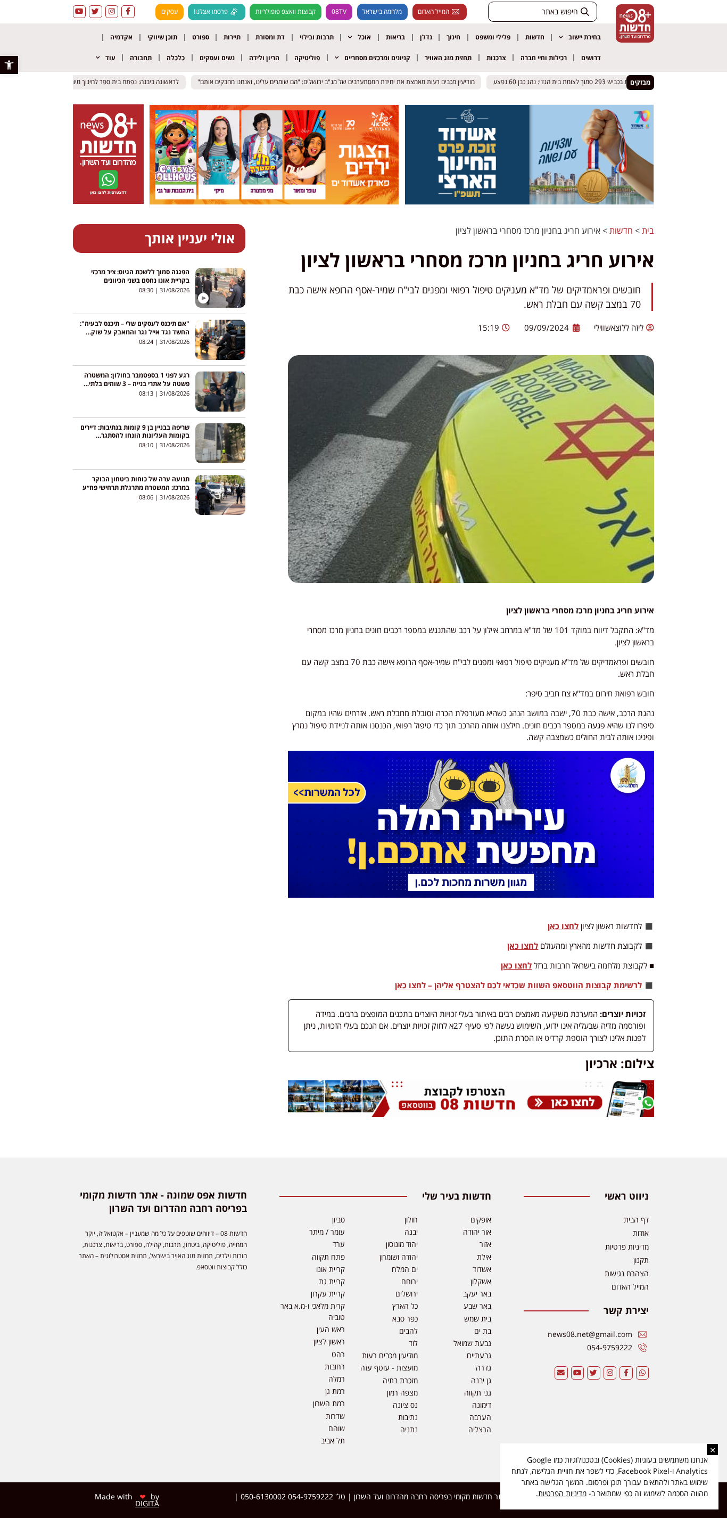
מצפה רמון (402, 1393)
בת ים (482, 1331)
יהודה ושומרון (398, 1257)
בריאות (395, 37)
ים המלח (405, 1269)
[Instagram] (112, 12)
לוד (413, 1343)
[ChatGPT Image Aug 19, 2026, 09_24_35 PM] (471, 1114)
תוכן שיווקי (162, 37)
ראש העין (331, 1329)
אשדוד (482, 1269)
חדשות (534, 37)
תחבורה (141, 57)
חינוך (453, 37)
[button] (9, 65)
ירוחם (409, 1281)
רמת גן (335, 1391)
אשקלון (480, 1281)
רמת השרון (329, 1403)
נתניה (409, 1429)
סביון (338, 1220)
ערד (339, 1244)
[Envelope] (561, 1373)
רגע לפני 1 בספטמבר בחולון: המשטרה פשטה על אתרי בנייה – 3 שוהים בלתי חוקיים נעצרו (136, 384)
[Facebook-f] (128, 12)
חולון (411, 1220)
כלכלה (176, 57)
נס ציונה (405, 1405)
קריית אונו (330, 1269)
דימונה (481, 1405)
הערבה (480, 1417)
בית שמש (477, 1319)
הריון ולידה (264, 57)
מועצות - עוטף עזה (389, 1368)
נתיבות (408, 1417)
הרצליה (479, 1429)
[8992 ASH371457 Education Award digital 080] (529, 201)
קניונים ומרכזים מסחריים (377, 57)
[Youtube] (79, 12)
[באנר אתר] (471, 894)
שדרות (335, 1416)
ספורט (200, 37)
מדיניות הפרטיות (562, 1493)
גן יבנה (481, 1380)
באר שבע (477, 1306)
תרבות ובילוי (317, 37)
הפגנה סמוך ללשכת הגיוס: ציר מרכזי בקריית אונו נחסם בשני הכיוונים (140, 276)
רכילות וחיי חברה (544, 57)
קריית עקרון (328, 1294)
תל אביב (333, 1440)
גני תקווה (477, 1393)
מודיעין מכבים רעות (390, 1355)
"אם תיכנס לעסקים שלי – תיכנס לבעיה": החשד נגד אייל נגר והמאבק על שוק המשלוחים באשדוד (134, 332)
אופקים (480, 1220)
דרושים (591, 57)
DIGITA (147, 1503)
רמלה (336, 1379)
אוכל (364, 37)
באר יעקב (477, 1294)
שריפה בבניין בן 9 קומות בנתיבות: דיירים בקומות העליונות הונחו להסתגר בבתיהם (134, 436)
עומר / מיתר (327, 1232)
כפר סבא (405, 1319)
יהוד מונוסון (402, 1244)
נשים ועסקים (217, 57)
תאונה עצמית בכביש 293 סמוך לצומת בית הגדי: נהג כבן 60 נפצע (584, 82)
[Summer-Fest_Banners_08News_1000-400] (274, 201)
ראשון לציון (329, 1341)
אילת (484, 1257)
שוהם (336, 1428)
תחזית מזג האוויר (448, 57)
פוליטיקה (307, 57)
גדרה (483, 1368)
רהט (338, 1354)
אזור (485, 1244)
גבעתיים (479, 1355)
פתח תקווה (328, 1257)
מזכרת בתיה (400, 1380)
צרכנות (496, 57)
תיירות (232, 37)
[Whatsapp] (642, 1373)
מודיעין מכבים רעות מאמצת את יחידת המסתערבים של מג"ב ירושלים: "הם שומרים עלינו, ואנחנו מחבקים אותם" (344, 82)
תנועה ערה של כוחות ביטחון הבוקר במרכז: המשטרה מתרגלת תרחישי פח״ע (135, 483)
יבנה (411, 1232)
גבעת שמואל (472, 1343)
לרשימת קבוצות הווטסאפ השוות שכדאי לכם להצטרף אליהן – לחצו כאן (518, 985)
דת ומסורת (270, 37)
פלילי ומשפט (492, 37)
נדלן (426, 37)
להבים (408, 1331)
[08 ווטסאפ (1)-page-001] (108, 201)
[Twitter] (95, 12)
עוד (110, 57)
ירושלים (406, 1294)
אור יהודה (477, 1232)
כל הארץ (405, 1306)
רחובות (335, 1366)
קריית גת (332, 1281)
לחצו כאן (563, 926)
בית (648, 230)
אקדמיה (121, 37)
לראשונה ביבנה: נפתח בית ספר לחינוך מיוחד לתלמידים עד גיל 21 (104, 82)
